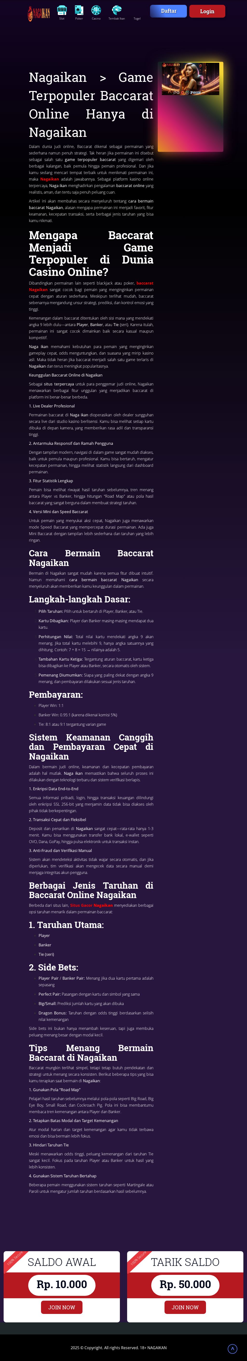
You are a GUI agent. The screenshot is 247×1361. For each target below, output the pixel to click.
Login (207, 11)
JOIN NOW (61, 1307)
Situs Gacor (91, 905)
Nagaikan (49, 179)
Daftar (169, 10)
